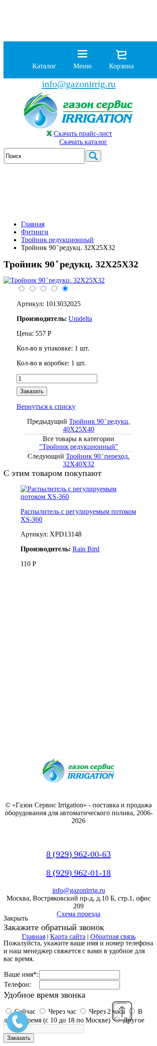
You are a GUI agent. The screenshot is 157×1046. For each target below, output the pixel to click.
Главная (32, 224)
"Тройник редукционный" (78, 446)
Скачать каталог (83, 141)
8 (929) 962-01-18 (78, 872)
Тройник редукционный (57, 239)
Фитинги (34, 232)
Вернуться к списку (46, 406)
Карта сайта (67, 936)
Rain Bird (85, 549)
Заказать (32, 391)
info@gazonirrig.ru (79, 83)
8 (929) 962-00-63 (78, 854)
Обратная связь (113, 936)
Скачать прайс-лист (83, 133)
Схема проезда (78, 914)
